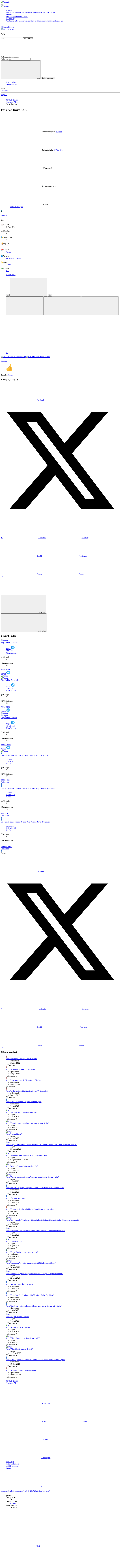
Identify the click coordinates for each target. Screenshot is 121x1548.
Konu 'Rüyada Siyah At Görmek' (18, 1327)
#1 (7, 353)
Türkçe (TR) (46, 1458)
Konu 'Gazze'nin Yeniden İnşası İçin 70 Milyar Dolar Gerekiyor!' (30, 1295)
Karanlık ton (46, 1440)
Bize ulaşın (10, 1462)
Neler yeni (9, 10)
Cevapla (4, 361)
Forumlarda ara (22, 17)
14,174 (8, 264)
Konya (8, 252)
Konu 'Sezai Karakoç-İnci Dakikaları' (20, 1284)
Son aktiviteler (26, 12)
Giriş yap (4, 90)
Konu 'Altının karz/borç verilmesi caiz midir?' (23, 1338)
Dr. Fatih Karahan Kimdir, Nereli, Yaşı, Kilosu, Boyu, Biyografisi (25, 822)
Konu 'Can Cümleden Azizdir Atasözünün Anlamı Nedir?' (27, 1123)
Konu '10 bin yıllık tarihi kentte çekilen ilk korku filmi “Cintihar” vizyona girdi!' (35, 1360)
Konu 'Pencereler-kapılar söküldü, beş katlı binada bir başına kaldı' (30, 1209)
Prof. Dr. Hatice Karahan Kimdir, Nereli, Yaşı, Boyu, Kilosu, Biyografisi (28, 789)
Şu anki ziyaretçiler (23, 21)
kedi (18, 207)
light (85, 1421)
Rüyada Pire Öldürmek (9, 680)
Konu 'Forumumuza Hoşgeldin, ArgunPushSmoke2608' (27, 1155)
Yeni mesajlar (37, 12)
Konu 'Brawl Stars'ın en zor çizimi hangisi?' (22, 1252)
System (44, 1421)
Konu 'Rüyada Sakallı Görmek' (17, 1317)
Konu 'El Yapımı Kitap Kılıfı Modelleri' (20, 1069)
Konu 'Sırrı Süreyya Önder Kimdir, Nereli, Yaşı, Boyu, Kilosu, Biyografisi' (34, 1306)
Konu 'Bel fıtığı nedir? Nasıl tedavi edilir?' (21, 1112)
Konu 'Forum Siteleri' (14, 1134)
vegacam (59, 132)
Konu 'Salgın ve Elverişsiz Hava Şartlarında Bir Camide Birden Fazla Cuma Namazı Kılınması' (41, 1145)
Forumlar (9, 14)
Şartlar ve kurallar (12, 1464)
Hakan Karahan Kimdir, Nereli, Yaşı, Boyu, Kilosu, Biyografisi (24, 755)
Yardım (8, 1468)
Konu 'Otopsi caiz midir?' (15, 1241)
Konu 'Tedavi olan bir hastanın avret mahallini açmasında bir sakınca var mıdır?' (35, 1231)
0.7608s (13, 1503)
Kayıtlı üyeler (11, 21)
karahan (13, 207)
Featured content (49, 12)
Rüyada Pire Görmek (9, 643)
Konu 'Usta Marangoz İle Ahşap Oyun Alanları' (23, 1080)
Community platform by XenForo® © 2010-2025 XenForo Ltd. (25, 1491)
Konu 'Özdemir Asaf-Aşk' (15, 1198)
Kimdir (8, 763)
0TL (7, 271)
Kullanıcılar (10, 19)
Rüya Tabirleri (11, 653)
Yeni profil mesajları (13, 12)
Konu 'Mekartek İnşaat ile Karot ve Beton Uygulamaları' (27, 1091)
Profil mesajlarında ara (54, 21)
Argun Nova (46, 1403)
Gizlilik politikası (12, 1466)
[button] (36, 57)
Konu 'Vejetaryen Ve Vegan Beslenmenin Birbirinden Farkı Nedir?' (31, 1263)
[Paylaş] (23, 332)
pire (21, 207)
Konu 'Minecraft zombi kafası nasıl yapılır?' (22, 1166)
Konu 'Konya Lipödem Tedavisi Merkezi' (21, 1370)
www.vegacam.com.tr (14, 258)
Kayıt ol (4, 95)
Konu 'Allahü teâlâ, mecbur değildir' (19, 1349)
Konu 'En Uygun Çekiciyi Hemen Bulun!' (21, 1059)
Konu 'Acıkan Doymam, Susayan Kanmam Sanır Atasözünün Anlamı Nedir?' (35, 1188)
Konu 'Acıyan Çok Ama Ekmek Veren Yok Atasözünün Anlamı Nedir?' (32, 1177)
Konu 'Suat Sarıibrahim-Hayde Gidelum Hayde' (23, 1102)
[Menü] (2, 4)
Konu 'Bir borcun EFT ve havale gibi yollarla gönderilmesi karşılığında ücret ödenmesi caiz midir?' (42, 1220)
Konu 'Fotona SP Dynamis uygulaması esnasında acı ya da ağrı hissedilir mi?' (34, 1274)
